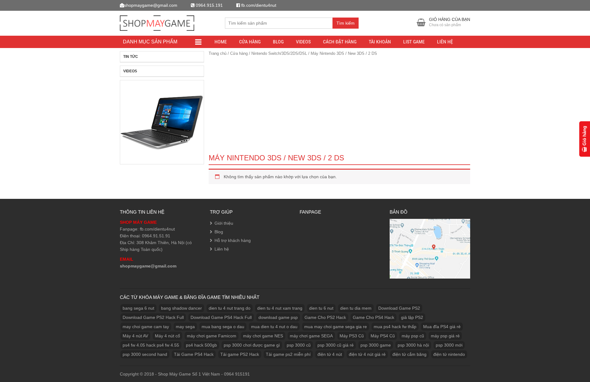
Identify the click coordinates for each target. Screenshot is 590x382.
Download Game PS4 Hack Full (221, 317)
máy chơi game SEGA (311, 335)
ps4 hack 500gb (201, 345)
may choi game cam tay (146, 326)
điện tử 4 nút (329, 354)
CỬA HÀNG (250, 42)
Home (220, 42)
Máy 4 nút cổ (167, 335)
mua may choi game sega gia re (335, 326)
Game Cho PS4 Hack (373, 317)
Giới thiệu (223, 223)
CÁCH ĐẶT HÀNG (339, 42)
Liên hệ (445, 42)
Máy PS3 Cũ (352, 335)
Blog (278, 42)
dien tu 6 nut (321, 308)
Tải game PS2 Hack (239, 354)
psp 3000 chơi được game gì (252, 345)
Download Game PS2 (399, 308)
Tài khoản (380, 42)
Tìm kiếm (345, 23)
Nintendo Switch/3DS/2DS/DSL (279, 53)
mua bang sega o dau (223, 326)
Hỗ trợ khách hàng (232, 240)
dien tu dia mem (356, 308)
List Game (414, 42)
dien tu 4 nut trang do (229, 308)
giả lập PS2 (412, 317)
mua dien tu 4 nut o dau (274, 326)
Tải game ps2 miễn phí (288, 354)
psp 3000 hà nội (413, 345)
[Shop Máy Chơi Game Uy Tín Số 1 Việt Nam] (157, 22)
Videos (303, 42)
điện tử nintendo (449, 354)
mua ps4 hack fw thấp (395, 326)
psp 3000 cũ (299, 345)
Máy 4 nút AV (135, 335)
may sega (185, 326)
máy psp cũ (413, 335)
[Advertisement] (339, 103)
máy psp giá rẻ (445, 335)
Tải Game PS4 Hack (194, 354)
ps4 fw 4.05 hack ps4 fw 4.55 (151, 345)
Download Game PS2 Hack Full (153, 317)
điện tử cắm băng (409, 354)
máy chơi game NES (263, 335)
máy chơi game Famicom (211, 335)
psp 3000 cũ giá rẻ (335, 345)
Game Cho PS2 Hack (325, 317)
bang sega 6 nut (138, 308)
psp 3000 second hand (145, 354)
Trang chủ (217, 53)
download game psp (278, 317)
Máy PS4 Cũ (383, 335)
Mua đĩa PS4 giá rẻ (442, 326)
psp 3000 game (375, 345)
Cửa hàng (239, 53)
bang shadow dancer (181, 308)
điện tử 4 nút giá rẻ (367, 354)
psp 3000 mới (449, 345)
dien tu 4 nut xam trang (279, 308)
